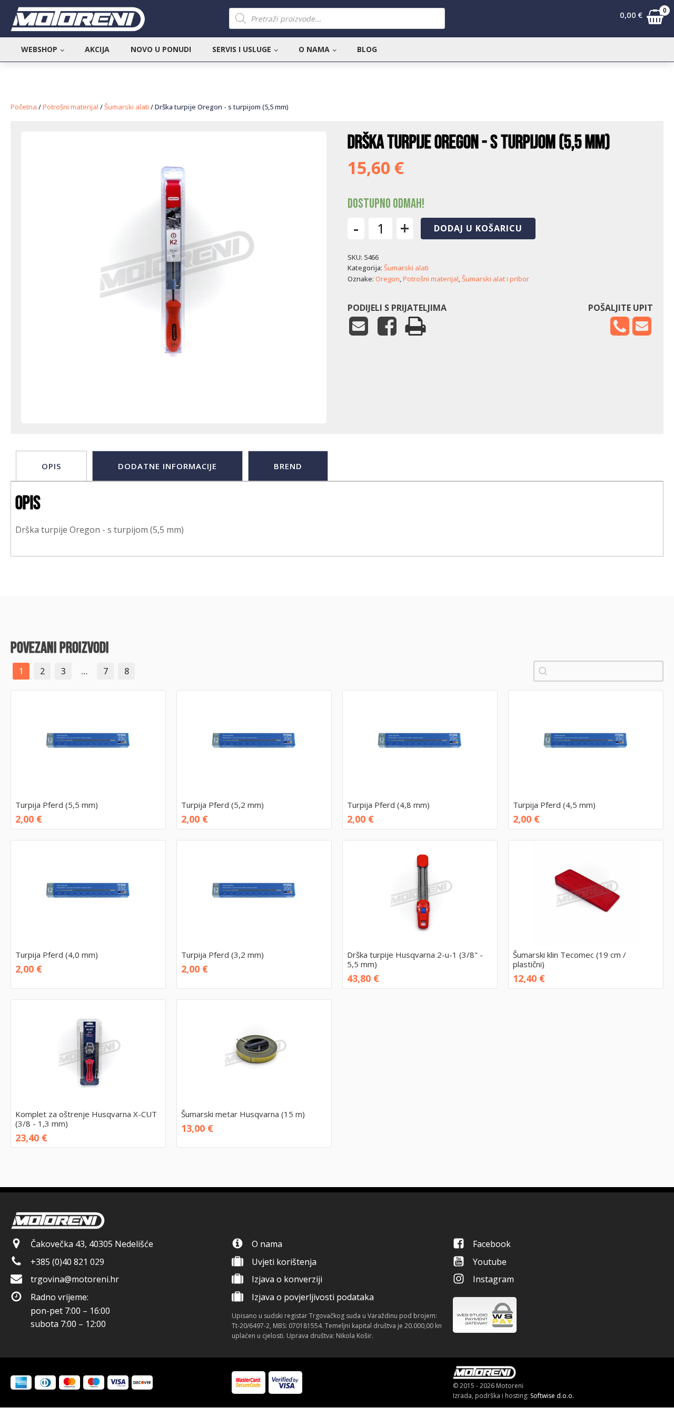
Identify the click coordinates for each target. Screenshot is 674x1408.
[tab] (51, 466)
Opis (51, 466)
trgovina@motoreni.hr (75, 1279)
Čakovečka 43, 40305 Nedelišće (92, 1244)
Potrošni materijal (70, 107)
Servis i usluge (241, 49)
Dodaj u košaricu (478, 228)
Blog (367, 49)
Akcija (97, 49)
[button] (641, 18)
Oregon (387, 278)
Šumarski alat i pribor (495, 278)
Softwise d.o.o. (552, 1395)
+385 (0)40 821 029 (67, 1262)
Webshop (39, 49)
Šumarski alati (126, 107)
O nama (314, 49)
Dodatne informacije (167, 466)
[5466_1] (173, 391)
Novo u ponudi (161, 49)
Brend (288, 466)
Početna (24, 107)
